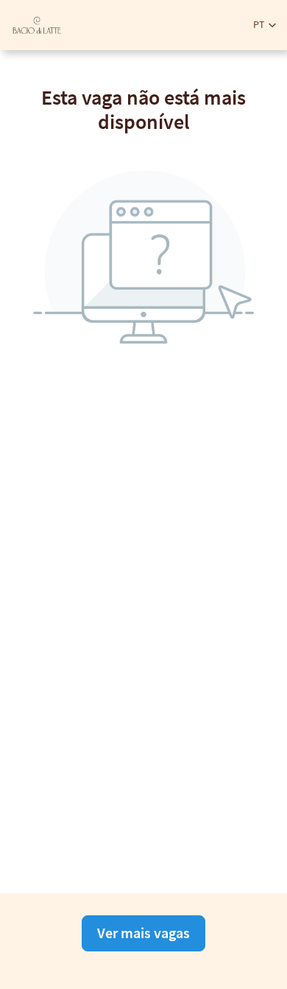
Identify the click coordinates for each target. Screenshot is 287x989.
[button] (264, 24)
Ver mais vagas (143, 932)
